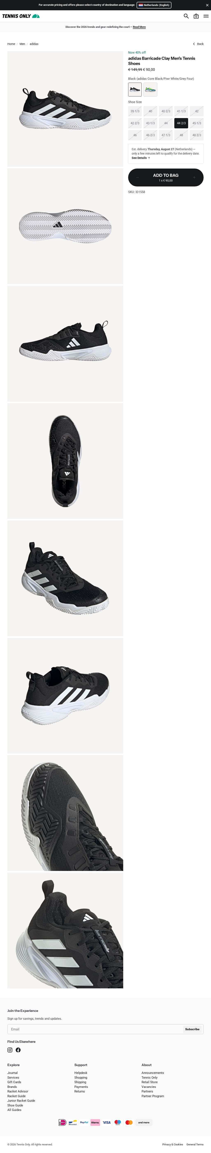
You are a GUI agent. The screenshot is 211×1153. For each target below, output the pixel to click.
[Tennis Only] (21, 16)
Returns (79, 1091)
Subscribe (192, 1029)
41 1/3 (182, 111)
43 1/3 (151, 123)
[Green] (150, 89)
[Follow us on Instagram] (9, 1050)
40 (153, 111)
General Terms (195, 1144)
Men (22, 44)
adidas (34, 44)
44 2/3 (182, 123)
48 (184, 135)
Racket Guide (16, 1096)
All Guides (14, 1110)
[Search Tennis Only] (186, 16)
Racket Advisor (17, 1091)
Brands (12, 1087)
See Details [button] (139, 157)
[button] (196, 16)
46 (137, 135)
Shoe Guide (15, 1105)
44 (168, 123)
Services (13, 1077)
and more (143, 1122)
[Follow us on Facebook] (18, 1050)
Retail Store (150, 1082)
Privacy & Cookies (172, 1144)
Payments (81, 1087)
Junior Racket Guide (21, 1101)
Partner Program (153, 1096)
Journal (12, 1073)
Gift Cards (14, 1082)
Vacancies (149, 1087)
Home (11, 44)
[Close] (206, 5)
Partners (147, 1091)
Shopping (80, 1077)
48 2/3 (198, 135)
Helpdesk (80, 1073)
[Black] (135, 89)
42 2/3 (136, 123)
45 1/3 (198, 123)
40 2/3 (167, 111)
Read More (139, 26)
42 (199, 111)
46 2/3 (151, 135)
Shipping (80, 1082)
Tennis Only (149, 1077)
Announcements (153, 1073)
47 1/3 (167, 135)
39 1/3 (136, 111)
